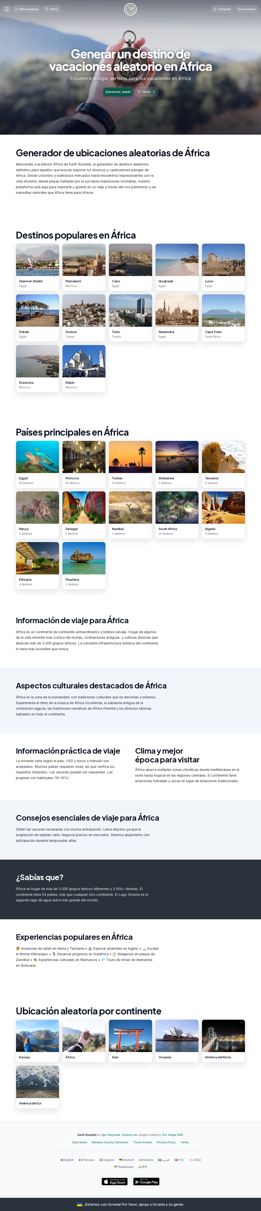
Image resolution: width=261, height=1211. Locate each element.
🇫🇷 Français (86, 1159)
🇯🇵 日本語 (195, 1159)
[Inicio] (130, 9)
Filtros (148, 91)
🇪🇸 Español (106, 1159)
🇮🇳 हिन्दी (142, 1166)
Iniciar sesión (246, 9)
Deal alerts (79, 1142)
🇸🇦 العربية (164, 1159)
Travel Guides (142, 1142)
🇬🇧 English (67, 1159)
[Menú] (7, 9)
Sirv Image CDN (172, 1134)
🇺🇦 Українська (123, 1166)
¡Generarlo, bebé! (118, 92)
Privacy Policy (166, 1142)
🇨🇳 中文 (179, 1159)
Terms (185, 1142)
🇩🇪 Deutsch (126, 1159)
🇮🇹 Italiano (146, 1159)
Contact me (129, 1134)
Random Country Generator (110, 1142)
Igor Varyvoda (111, 1134)
